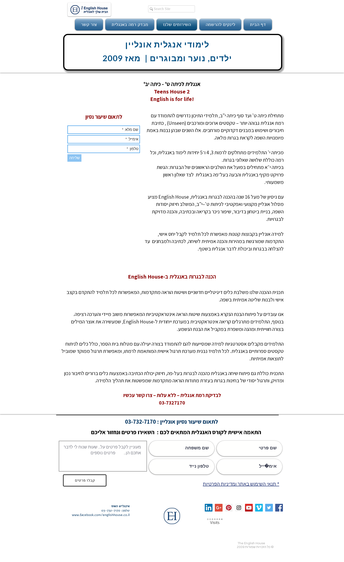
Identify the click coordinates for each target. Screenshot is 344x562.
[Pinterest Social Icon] (229, 508)
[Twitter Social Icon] (269, 508)
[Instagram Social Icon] (239, 508)
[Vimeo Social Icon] (259, 508)
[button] (220, 24)
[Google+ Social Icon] (219, 508)
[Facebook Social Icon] (279, 508)
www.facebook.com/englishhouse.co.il (101, 515)
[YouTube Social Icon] (249, 508)
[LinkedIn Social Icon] (208, 508)
